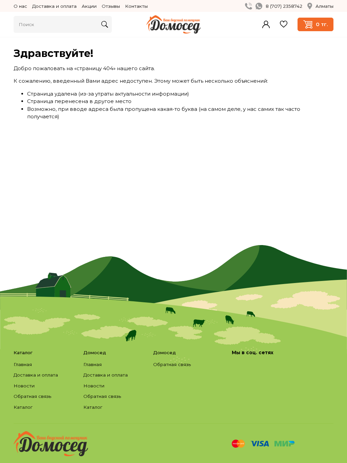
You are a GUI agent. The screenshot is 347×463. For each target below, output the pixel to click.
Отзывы (111, 6)
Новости (24, 385)
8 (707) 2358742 (284, 6)
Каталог (23, 407)
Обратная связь (32, 396)
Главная (23, 364)
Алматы (324, 6)
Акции (89, 6)
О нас (20, 6)
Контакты (136, 6)
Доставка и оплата (54, 6)
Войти (266, 24)
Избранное (283, 24)
